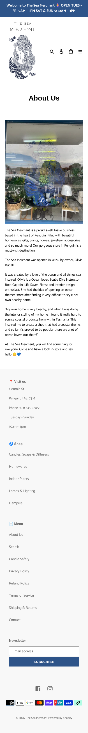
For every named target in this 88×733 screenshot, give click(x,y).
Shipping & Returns (23, 608)
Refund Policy (19, 583)
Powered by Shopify (60, 718)
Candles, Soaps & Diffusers (29, 454)
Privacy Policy (19, 571)
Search (14, 547)
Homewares (18, 467)
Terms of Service (21, 596)
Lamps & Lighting (22, 491)
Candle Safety (19, 559)
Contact (15, 620)
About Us (16, 535)
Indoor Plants (19, 479)
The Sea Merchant (36, 718)
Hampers (16, 503)
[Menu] (80, 51)
